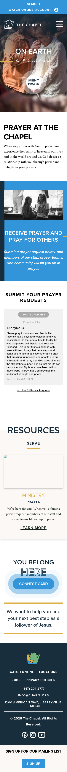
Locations (48, 672)
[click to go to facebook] (25, 736)
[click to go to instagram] (33, 736)
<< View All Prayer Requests (33, 390)
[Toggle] (59, 24)
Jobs (16, 680)
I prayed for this (33, 314)
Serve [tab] (33, 443)
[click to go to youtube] (41, 736)
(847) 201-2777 (34, 688)
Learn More (33, 528)
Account (43, 10)
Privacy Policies (40, 680)
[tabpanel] (33, 492)
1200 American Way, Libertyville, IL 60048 (33, 704)
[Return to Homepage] (23, 24)
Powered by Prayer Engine (33, 400)
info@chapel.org (33, 695)
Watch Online (21, 10)
